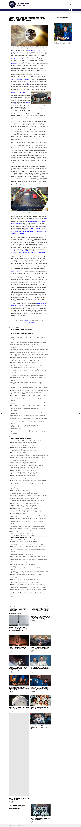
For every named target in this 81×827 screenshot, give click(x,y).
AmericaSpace (34, 600)
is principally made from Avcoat (29, 83)
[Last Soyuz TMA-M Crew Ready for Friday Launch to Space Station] (40, 640)
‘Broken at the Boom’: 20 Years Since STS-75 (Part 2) (19, 707)
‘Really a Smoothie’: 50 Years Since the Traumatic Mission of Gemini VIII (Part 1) (40, 669)
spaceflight (27, 600)
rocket (26, 604)
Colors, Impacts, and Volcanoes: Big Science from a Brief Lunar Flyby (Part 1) (28, 457)
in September (21, 236)
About (14, 9)
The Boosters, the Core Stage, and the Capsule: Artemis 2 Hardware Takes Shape (29, 482)
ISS (26, 602)
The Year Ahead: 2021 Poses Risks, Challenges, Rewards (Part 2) (25, 530)
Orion (23, 603)
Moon (27, 603)
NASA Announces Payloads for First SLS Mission (22, 341)
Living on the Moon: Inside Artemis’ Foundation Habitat (23, 475)
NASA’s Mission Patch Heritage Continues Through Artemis (24, 442)
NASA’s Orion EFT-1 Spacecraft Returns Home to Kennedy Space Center (27, 369)
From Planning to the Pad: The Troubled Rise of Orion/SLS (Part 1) (25, 505)
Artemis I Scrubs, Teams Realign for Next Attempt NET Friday (24, 498)
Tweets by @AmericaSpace (59, 49)
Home (10, 9)
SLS (14, 327)
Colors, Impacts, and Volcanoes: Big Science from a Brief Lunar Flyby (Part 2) (28, 454)
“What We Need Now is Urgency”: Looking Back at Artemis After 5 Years (27, 465)
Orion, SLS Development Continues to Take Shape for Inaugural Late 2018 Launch (29, 336)
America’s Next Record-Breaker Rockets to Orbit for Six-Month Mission (17, 649)
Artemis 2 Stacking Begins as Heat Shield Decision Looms (24, 450)
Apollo (17, 604)
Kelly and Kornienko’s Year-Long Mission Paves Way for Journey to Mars (39, 727)
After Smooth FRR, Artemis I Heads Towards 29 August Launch (25, 506)
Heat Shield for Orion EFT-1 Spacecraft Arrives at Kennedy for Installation (27, 435)
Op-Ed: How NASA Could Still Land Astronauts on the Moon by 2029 (26, 440)
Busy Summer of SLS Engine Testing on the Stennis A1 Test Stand (25, 539)
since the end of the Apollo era (36, 53)
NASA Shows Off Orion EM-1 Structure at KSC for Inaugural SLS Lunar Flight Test (28, 553)
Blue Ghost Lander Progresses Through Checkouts (22, 449)
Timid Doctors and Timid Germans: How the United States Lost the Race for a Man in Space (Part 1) (40, 617)
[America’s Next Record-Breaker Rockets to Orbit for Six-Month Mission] (19, 640)
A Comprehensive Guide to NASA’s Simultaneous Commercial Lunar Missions (28, 445)
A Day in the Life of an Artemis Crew (19, 460)
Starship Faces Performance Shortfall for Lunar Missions (23, 462)
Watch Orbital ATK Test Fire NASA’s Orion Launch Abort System (25, 543)
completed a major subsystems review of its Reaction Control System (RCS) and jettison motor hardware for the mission (29, 252)
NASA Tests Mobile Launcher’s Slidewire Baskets (22, 459)
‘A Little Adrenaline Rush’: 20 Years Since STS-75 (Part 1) (39, 707)
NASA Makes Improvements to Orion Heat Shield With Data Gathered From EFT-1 (28, 352)
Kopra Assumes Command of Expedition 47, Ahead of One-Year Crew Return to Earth (18, 807)
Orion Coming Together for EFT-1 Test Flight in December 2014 (25, 430)
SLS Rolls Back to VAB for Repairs (18, 513)
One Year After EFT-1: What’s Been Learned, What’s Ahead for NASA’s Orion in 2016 (29, 342)
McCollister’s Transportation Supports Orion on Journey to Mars (25, 362)
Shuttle (19, 603)
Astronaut (12, 604)
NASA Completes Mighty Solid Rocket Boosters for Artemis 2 (24, 447)
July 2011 (15, 103)
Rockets (22, 604)
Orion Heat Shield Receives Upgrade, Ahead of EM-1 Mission (24, 344)
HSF (38, 602)
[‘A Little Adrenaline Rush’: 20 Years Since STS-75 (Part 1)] (40, 700)
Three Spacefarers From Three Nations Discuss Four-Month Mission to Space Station (19, 688)
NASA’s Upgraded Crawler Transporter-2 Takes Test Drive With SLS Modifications (29, 587)
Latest (70, 4)
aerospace (46, 603)
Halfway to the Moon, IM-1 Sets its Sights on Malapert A (23, 470)
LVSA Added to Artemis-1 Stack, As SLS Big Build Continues (24, 516)
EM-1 (17, 531)
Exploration (24, 9)
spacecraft (31, 602)
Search (71, 20)
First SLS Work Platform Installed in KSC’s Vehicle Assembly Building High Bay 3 (28, 556)
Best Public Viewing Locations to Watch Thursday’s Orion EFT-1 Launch (26, 382)
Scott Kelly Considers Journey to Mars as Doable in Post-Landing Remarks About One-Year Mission (39, 688)
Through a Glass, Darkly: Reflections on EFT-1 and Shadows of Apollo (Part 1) (28, 375)
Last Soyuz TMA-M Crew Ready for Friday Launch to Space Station (39, 648)
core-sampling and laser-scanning (34, 228)
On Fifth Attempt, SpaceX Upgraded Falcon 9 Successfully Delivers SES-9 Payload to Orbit (19, 798)
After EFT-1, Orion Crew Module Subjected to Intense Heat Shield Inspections (28, 364)
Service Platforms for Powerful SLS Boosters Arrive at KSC (24, 541)
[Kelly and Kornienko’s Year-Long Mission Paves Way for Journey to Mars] (40, 718)
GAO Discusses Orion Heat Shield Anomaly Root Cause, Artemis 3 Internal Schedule (29, 455)
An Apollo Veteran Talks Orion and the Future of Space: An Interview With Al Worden (29, 390)
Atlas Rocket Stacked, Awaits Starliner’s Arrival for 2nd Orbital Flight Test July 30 (28, 515)
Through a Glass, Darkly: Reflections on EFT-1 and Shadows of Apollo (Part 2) (28, 374)
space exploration (33, 604)
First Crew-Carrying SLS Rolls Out (18, 452)
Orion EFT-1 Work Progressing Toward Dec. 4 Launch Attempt (24, 425)
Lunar (31, 603)
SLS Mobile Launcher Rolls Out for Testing (20, 492)
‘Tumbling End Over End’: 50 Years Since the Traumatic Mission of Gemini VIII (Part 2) (18, 669)
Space (41, 603)
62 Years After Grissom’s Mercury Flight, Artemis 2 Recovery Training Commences (29, 495)
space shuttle (41, 600)
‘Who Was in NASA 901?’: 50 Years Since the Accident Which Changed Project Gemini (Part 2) (40, 818)
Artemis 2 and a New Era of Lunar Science (20, 490)
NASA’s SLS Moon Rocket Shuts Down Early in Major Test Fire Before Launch (28, 528)
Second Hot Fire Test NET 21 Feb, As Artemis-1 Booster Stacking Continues (27, 526)
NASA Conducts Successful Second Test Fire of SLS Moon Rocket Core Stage (28, 525)
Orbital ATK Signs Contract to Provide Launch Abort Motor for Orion (25, 360)
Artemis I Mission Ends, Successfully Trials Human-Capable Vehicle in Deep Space (29, 496)
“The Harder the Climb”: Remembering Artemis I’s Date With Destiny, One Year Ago (29, 480)
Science (21, 600)
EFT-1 (17, 327)
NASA (15, 603)
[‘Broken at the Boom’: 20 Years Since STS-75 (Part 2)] (19, 700)
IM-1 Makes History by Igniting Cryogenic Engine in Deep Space (25, 472)
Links (18, 9)
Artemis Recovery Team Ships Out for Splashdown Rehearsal (24, 467)
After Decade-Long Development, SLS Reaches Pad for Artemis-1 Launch (27, 510)
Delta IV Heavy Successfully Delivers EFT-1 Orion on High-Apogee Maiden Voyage (29, 377)
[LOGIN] (71, 10)
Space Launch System (14, 600)
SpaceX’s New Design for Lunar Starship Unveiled (22, 478)
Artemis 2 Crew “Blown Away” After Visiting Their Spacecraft (24, 493)
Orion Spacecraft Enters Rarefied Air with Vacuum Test (23, 463)
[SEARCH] (69, 10)
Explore (11, 603)
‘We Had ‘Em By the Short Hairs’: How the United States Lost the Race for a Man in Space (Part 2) (19, 629)
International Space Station (16, 602)
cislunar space (43, 602)
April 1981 (28, 102)
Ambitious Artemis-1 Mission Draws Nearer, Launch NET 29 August (26, 511)
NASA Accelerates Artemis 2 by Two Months (21, 444)
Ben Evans (18, 613)
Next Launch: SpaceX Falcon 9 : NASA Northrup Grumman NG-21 (20, 12)
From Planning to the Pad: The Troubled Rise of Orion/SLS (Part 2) (25, 503)
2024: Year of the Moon (16, 477)
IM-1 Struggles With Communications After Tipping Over (23, 468)
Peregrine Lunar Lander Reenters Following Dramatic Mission (24, 473)
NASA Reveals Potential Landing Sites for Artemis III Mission (24, 508)
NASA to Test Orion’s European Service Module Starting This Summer (26, 581)
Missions (11, 327)
